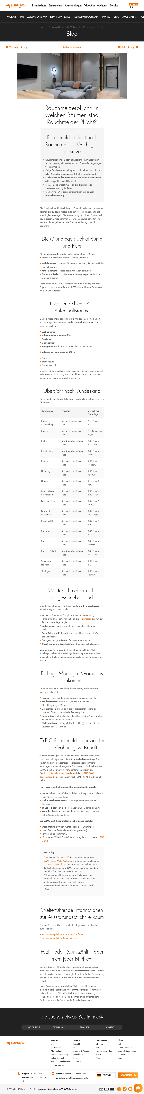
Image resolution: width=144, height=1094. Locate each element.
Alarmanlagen (73, 5)
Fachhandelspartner (104, 1051)
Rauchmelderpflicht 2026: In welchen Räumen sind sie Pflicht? (76, 27)
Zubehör (121, 1054)
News (98, 1058)
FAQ (75, 1047)
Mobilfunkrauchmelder (60, 1061)
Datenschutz (53, 1089)
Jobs (98, 1047)
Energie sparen (57, 1065)
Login (120, 1058)
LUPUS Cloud (59, 864)
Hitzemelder (85, 618)
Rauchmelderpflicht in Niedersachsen (59, 938)
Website (133, 4)
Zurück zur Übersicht (72, 47)
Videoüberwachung (95, 5)
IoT (52, 1044)
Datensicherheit (57, 1058)
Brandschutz (39, 5)
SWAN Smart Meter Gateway (57, 860)
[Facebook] (119, 1089)
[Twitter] (125, 1089)
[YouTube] (130, 1089)
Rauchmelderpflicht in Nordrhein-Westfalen (62, 934)
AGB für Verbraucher (68, 1089)
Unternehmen (101, 1040)
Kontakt (76, 1044)
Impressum (41, 1089)
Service (114, 5)
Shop (132, 7)
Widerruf (77, 1061)
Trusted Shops (9, 1074)
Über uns (100, 1044)
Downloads (78, 1054)
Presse (98, 1054)
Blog (75, 1058)
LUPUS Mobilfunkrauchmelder (58, 773)
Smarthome (55, 5)
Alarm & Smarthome (127, 1051)
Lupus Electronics (16, 1044)
